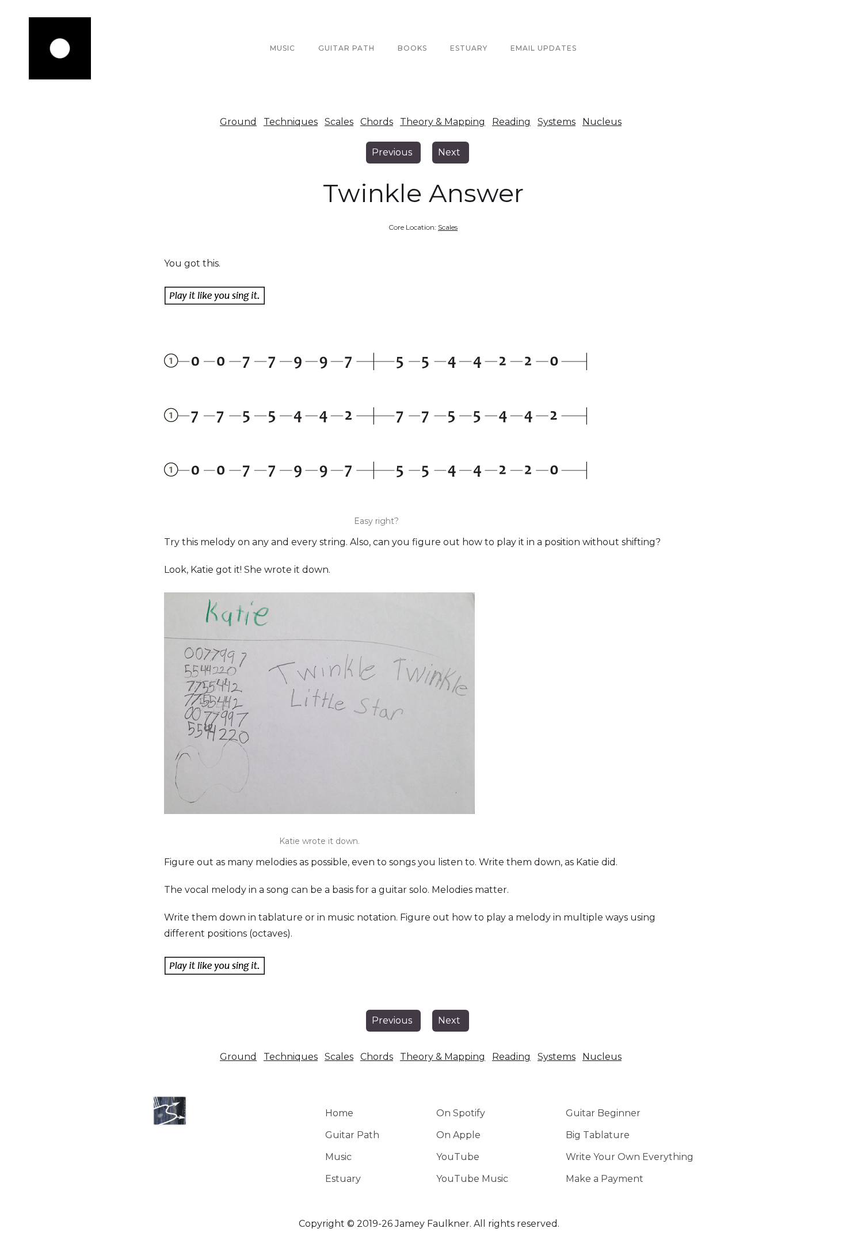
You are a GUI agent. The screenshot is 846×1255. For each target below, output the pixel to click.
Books (412, 48)
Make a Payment (604, 1178)
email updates (543, 48)
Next (449, 152)
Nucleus (602, 121)
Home (339, 1113)
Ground (238, 121)
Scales (339, 121)
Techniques (291, 121)
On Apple (458, 1135)
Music (282, 48)
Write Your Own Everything (629, 1156)
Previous (392, 152)
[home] (60, 48)
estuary (468, 48)
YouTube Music (472, 1178)
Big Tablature (598, 1135)
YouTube (457, 1156)
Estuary (343, 1178)
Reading (511, 121)
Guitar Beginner (603, 1113)
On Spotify (460, 1113)
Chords (376, 121)
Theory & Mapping (442, 121)
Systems (557, 121)
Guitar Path (346, 48)
